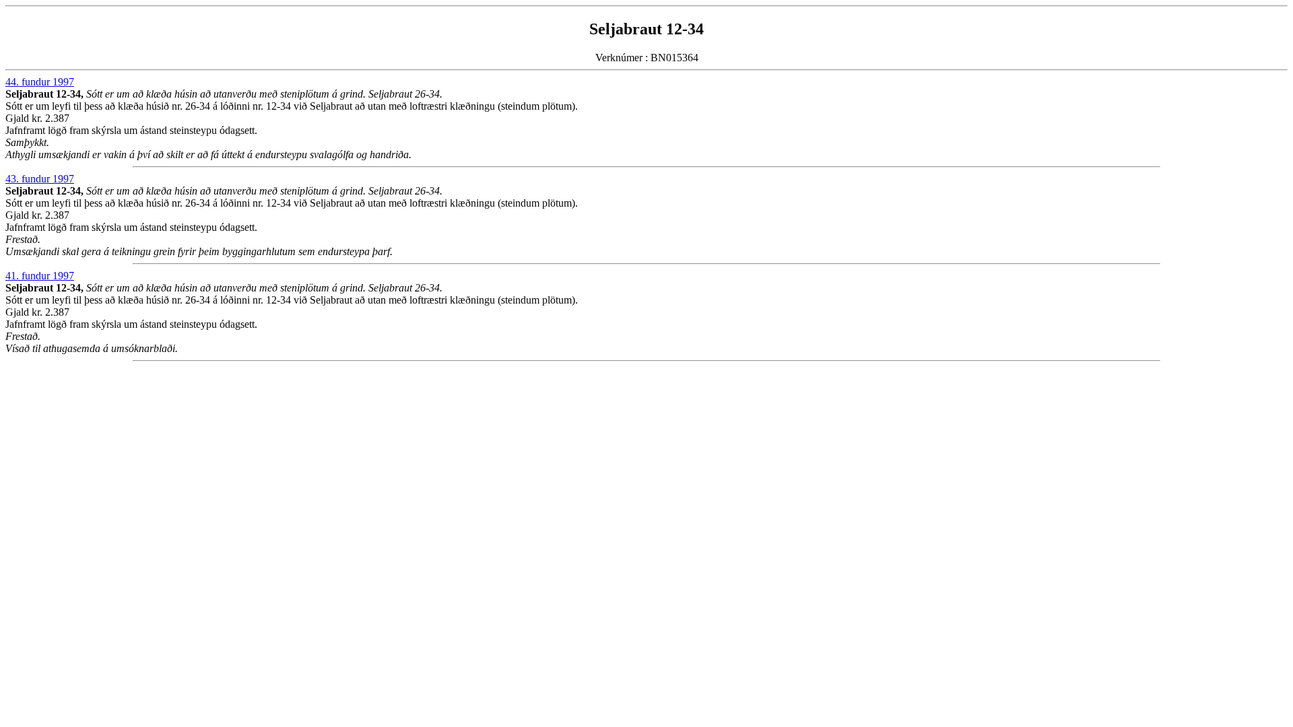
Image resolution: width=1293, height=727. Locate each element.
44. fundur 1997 (39, 82)
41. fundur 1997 (39, 275)
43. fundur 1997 (39, 178)
